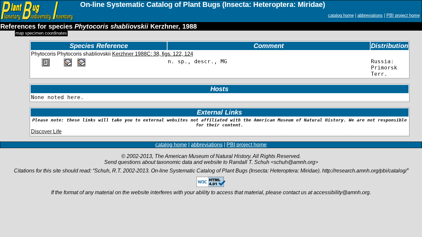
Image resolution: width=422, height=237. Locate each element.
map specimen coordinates (41, 33)
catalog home (341, 15)
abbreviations (370, 15)
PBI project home (403, 15)
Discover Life (46, 131)
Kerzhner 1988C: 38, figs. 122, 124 (152, 54)
